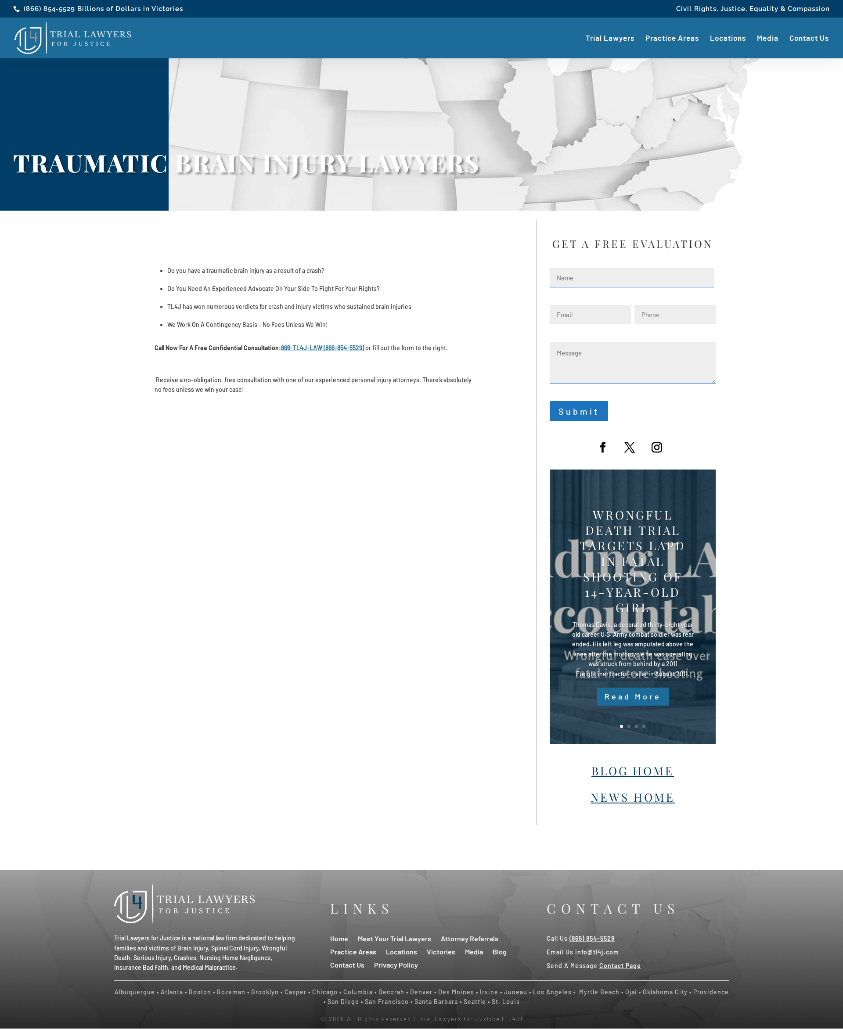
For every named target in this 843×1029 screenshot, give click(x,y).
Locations (728, 38)
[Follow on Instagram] (656, 447)
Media (767, 38)
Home (339, 938)
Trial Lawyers (610, 38)
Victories (441, 951)
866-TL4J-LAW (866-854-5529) (322, 347)
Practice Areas (672, 38)
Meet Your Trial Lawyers (394, 938)
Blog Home (632, 770)
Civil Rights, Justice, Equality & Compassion (753, 9)
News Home (633, 797)
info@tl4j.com (597, 952)
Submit (578, 411)
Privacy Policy (396, 964)
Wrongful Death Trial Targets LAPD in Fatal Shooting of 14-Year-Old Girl (633, 561)
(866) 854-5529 (49, 9)
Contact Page (620, 965)
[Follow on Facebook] (602, 447)
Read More (633, 696)
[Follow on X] (629, 447)
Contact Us (809, 38)
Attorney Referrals (469, 938)
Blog (500, 951)
